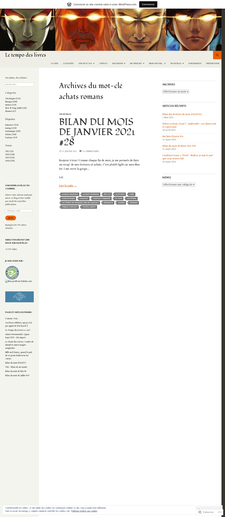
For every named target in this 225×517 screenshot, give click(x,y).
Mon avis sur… (156, 63)
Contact (103, 63)
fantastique (68, 198)
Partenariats (195, 63)
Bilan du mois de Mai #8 (15, 371)
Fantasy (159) (11, 137)
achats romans (91, 194)
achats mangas (70, 194)
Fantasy (84, 198)
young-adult (89, 207)
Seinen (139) (10, 105)
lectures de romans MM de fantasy (80, 203)
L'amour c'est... (12, 318)
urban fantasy (70, 207)
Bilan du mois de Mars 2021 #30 (179, 146)
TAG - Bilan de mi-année (16, 367)
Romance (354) (11, 125)
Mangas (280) (11, 102)
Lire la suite (68, 185)
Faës (132, 194)
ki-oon (118, 198)
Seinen (121, 203)
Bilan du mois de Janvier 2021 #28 (97, 132)
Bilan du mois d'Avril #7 (15, 363)
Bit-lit (107, 194)
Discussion (117, 63)
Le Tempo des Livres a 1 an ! (17, 330)
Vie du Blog (175, 63)
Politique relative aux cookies (84, 511)
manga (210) (11, 128)
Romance (108, 203)
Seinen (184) (10, 134)
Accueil (54, 63)
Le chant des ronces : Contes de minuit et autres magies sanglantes (19, 345)
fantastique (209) (12, 131)
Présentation (212, 63)
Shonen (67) (10, 111)
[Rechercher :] (19, 84)
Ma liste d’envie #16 (172, 136)
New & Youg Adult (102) (16, 108)
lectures (131, 198)
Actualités (68, 63)
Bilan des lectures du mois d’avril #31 (182, 114)
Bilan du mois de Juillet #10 (17, 375)
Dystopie (120, 194)
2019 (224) (10, 158)
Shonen (134, 203)
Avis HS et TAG (85, 63)
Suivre (10, 218)
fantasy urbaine (101, 198)
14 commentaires (90, 151)
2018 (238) (10, 161)
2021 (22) (9, 151)
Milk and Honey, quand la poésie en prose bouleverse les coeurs (19, 355)
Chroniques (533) (13, 98)
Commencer (148, 4)
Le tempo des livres (25, 55)
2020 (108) (10, 154)
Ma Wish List (136, 63)
